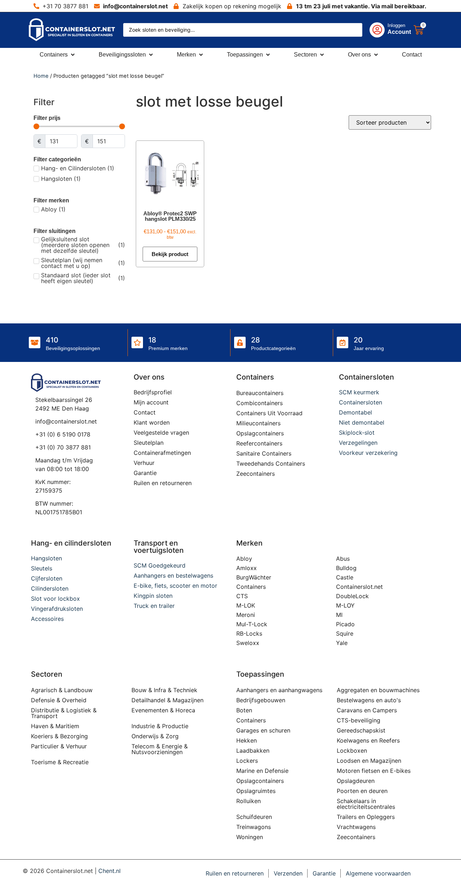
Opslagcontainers (260, 433)
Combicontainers (259, 403)
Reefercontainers (259, 443)
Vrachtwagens (356, 826)
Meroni (245, 614)
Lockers (247, 760)
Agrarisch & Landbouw (62, 690)
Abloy (244, 558)
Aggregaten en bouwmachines (378, 690)
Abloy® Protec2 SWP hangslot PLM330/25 (170, 216)
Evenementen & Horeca (163, 710)
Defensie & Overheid (58, 700)
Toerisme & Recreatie (60, 762)
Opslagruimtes (256, 790)
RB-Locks (249, 633)
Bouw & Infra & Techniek (164, 690)
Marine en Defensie (262, 770)
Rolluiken (248, 801)
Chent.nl (109, 870)
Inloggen (396, 25)
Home (41, 76)
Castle (344, 577)
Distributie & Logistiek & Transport (64, 713)
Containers (251, 586)
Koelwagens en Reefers (368, 740)
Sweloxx (247, 642)
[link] (383, 29)
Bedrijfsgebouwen (260, 700)
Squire (344, 633)
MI (339, 614)
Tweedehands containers (270, 463)
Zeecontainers (255, 473)
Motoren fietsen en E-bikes (374, 770)
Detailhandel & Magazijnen (167, 700)
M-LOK (245, 605)
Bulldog (346, 568)
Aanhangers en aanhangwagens (279, 690)
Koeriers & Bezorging (59, 736)
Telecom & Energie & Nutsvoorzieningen (159, 749)
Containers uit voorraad (269, 413)
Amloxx (246, 568)
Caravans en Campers (367, 710)
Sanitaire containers (263, 453)
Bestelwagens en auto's (369, 700)
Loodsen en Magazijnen (369, 760)
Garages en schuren (263, 730)
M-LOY (345, 605)
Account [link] (399, 32)
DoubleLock (352, 596)
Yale (342, 642)
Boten (244, 710)
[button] (58, 55)
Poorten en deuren (362, 790)
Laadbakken (252, 750)
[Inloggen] (377, 29)
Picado (345, 624)
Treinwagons (253, 826)
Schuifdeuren (254, 816)
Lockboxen (352, 750)
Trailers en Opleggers (366, 816)
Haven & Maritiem (55, 726)
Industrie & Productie (159, 726)
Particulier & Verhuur (59, 746)
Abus (343, 558)
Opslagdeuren (356, 780)
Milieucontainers (258, 423)
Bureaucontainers (259, 393)
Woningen (249, 837)
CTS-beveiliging (358, 720)
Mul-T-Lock (251, 624)
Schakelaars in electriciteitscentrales (366, 803)
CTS (242, 596)
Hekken (246, 740)
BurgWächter (253, 577)
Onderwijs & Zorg (155, 736)
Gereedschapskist (361, 730)
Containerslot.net (359, 586)
